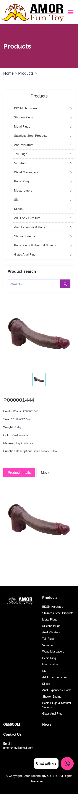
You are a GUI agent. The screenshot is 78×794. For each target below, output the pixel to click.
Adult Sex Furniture (54, 677)
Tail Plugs (48, 638)
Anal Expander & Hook (56, 690)
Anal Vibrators (51, 632)
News (46, 724)
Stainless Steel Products (57, 613)
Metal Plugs (49, 619)
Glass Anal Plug (52, 713)
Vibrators (48, 645)
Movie (45, 472)
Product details (19, 472)
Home (8, 73)
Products (26, 73)
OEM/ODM (11, 724)
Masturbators (50, 664)
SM (44, 671)
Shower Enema (51, 696)
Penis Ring (49, 658)
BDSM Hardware (52, 606)
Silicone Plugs (51, 625)
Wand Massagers (53, 651)
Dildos (46, 683)
